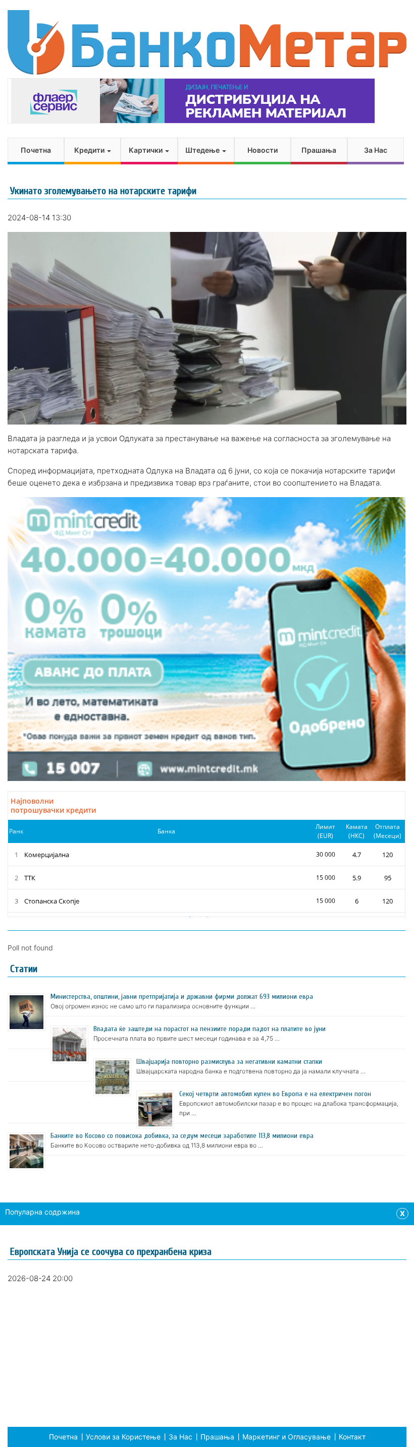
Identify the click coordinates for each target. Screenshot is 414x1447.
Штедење (203, 150)
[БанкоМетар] (207, 42)
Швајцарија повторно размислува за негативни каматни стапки (229, 1061)
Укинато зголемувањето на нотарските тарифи (103, 191)
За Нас (375, 150)
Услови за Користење (123, 1436)
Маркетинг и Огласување (286, 1436)
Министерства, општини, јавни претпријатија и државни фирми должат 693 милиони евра (181, 996)
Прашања (318, 150)
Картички (146, 150)
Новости (262, 150)
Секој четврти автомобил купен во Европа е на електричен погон (275, 1094)
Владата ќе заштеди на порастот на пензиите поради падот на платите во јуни (209, 1028)
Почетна (36, 150)
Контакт (352, 1436)
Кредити (90, 150)
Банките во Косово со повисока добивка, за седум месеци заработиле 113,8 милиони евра (182, 1135)
